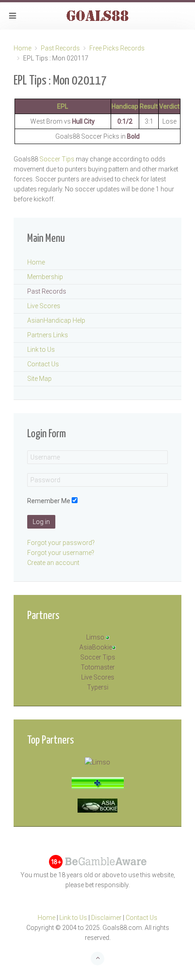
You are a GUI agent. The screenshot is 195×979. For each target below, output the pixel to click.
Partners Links (47, 335)
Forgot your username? (60, 552)
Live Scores (43, 306)
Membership (45, 276)
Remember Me (48, 500)
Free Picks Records (117, 48)
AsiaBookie (95, 647)
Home (22, 48)
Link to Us (41, 349)
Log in (41, 521)
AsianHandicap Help (56, 320)
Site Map (39, 378)
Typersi (97, 687)
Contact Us (43, 364)
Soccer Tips (56, 159)
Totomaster (98, 667)
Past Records (60, 48)
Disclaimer (106, 917)
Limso (95, 637)
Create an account (53, 562)
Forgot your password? (61, 542)
